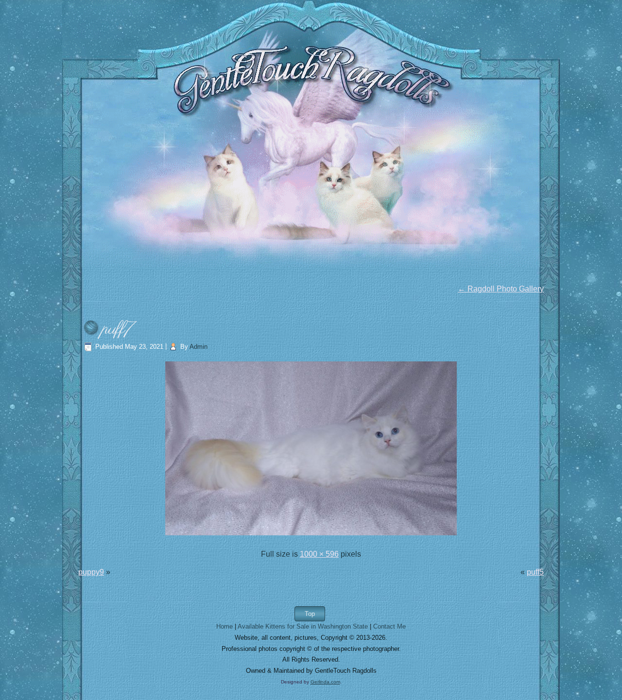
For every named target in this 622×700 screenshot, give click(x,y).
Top (310, 613)
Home (224, 626)
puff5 (535, 572)
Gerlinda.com (325, 681)
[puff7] (311, 536)
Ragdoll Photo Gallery (501, 289)
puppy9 (91, 572)
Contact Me (389, 626)
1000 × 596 (319, 554)
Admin (198, 346)
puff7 (118, 329)
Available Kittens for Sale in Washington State (303, 626)
